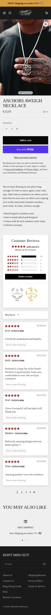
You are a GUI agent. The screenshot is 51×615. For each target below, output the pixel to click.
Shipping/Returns (37, 575)
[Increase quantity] (17, 129)
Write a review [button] (25, 276)
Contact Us (8, 581)
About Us (7, 575)
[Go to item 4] (30, 92)
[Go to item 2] (25, 540)
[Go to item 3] (28, 540)
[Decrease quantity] (6, 129)
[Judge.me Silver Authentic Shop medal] (17, 293)
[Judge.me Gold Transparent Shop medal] (31, 293)
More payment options (25, 157)
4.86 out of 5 (32, 246)
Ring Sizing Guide (12, 586)
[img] (12, 326)
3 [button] (26, 492)
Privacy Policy (35, 581)
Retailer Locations (12, 597)
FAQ (5, 592)
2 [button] (21, 492)
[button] (13, 257)
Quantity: (7, 123)
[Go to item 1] (20, 92)
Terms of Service (36, 586)
